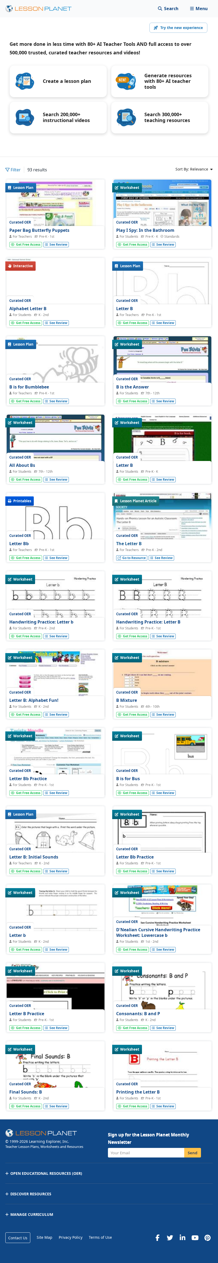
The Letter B (129, 544)
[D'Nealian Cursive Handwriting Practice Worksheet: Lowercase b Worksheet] (162, 921)
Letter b (17, 935)
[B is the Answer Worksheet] (162, 373)
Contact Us (17, 1237)
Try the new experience (181, 27)
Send (193, 1152)
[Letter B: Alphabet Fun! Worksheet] (55, 686)
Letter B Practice (26, 1014)
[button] (199, 8)
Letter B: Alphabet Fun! (33, 700)
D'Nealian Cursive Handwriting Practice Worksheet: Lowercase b (158, 932)
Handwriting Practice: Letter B (148, 622)
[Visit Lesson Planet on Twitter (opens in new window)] (170, 1237)
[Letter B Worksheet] (162, 451)
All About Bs (22, 465)
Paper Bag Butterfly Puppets (39, 230)
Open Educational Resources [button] (46, 1173)
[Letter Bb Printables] (55, 531)
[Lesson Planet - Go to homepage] (41, 8)
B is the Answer (132, 387)
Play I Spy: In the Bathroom (145, 230)
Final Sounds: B (25, 1092)
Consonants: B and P (138, 1014)
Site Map (44, 1237)
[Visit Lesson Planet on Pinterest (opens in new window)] (207, 1237)
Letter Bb (19, 544)
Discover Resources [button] (30, 1193)
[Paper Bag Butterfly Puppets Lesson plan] (55, 216)
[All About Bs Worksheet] (55, 451)
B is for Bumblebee (29, 387)
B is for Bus (128, 779)
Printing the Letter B (138, 1092)
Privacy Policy (70, 1237)
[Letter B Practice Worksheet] (55, 1000)
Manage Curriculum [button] (31, 1214)
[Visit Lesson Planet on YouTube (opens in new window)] (195, 1237)
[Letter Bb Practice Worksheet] (55, 765)
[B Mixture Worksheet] (162, 686)
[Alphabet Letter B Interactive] (55, 295)
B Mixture (126, 700)
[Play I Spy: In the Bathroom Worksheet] (162, 216)
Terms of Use (100, 1237)
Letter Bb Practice (28, 779)
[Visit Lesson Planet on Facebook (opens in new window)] (157, 1237)
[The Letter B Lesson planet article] (162, 530)
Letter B (124, 308)
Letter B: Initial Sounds (33, 857)
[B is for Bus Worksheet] (162, 765)
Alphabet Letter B (28, 308)
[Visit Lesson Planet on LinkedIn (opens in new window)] (182, 1237)
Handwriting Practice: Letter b (41, 622)
